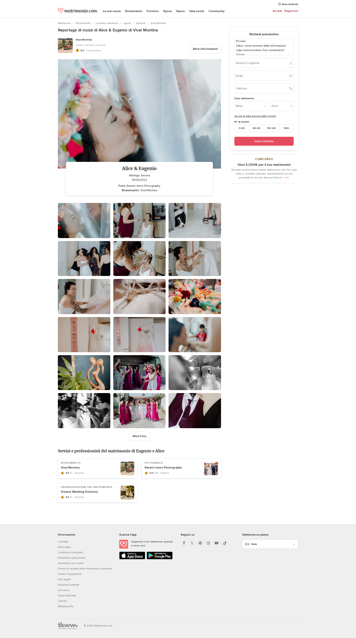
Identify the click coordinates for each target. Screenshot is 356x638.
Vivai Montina (158, 23)
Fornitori (153, 11)
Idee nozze (196, 11)
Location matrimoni (107, 23)
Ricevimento (133, 11)
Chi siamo (64, 590)
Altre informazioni (205, 49)
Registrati (291, 11)
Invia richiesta (264, 141)
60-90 (256, 128)
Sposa (167, 11)
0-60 (242, 128)
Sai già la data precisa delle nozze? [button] (255, 116)
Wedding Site (65, 606)
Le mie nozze (112, 11)
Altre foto (139, 436)
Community (217, 11)
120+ (286, 128)
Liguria (127, 23)
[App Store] (132, 558)
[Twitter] (192, 543)
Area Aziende (289, 4)
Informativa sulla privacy (72, 557)
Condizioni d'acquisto (70, 552)
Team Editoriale (67, 595)
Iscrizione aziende (68, 584)
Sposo (180, 11)
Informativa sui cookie (71, 563)
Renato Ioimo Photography (163, 467)
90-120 (271, 128)
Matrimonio (65, 23)
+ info (286, 177)
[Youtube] (216, 543)
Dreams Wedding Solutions (79, 492)
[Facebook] (184, 543)
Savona (141, 23)
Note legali (64, 547)
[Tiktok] (224, 543)
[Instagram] (208, 543)
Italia (254, 544)
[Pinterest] (200, 543)
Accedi (277, 11)
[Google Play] (160, 558)
